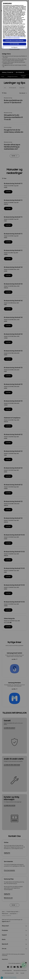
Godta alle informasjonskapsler (14, 40)
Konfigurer (14, 47)
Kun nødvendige (14, 44)
